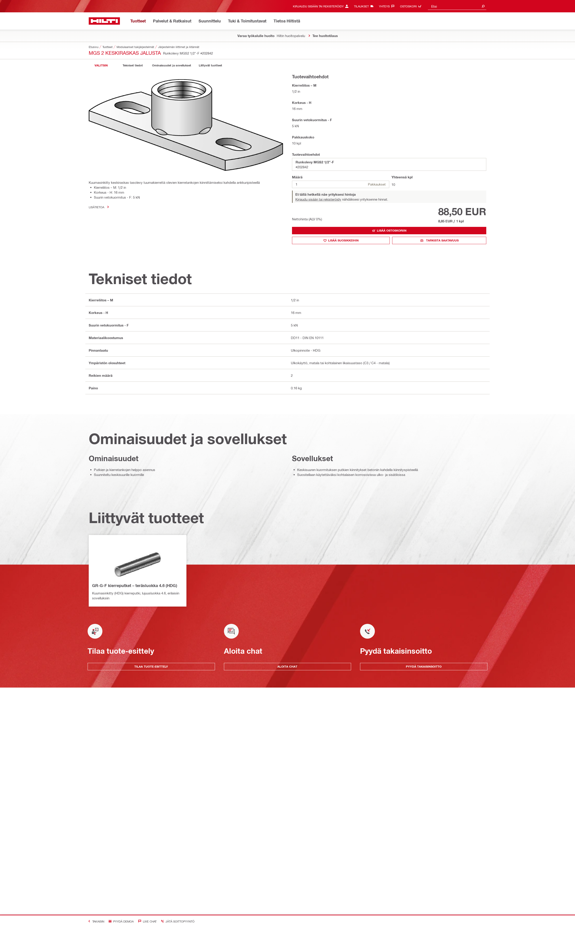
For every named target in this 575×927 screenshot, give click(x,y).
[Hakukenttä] (483, 6)
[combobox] (457, 6)
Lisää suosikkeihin (343, 240)
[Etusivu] (104, 21)
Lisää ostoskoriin (392, 230)
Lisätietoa (96, 207)
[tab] (101, 65)
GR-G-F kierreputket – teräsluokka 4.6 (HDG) (134, 585)
